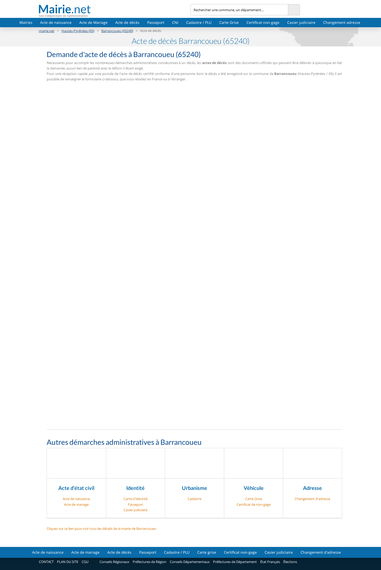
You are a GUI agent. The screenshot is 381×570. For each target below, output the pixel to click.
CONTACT (46, 561)
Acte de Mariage (93, 22)
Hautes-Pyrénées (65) (77, 31)
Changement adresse (341, 22)
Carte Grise (229, 22)
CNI (175, 22)
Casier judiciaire (301, 22)
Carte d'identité (135, 498)
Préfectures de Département (235, 561)
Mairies (25, 22)
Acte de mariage (76, 504)
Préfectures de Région (149, 561)
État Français (270, 561)
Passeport (155, 22)
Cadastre (194, 498)
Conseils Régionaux (114, 561)
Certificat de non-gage (254, 504)
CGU (85, 561)
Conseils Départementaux (190, 561)
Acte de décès (127, 22)
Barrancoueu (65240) (117, 31)
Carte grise (206, 552)
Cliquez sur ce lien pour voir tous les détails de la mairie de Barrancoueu (101, 528)
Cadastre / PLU (198, 22)
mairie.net (46, 31)
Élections (290, 561)
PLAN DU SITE (67, 561)
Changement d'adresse (312, 498)
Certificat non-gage (262, 22)
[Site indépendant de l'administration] (114, 8)
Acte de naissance (56, 22)
